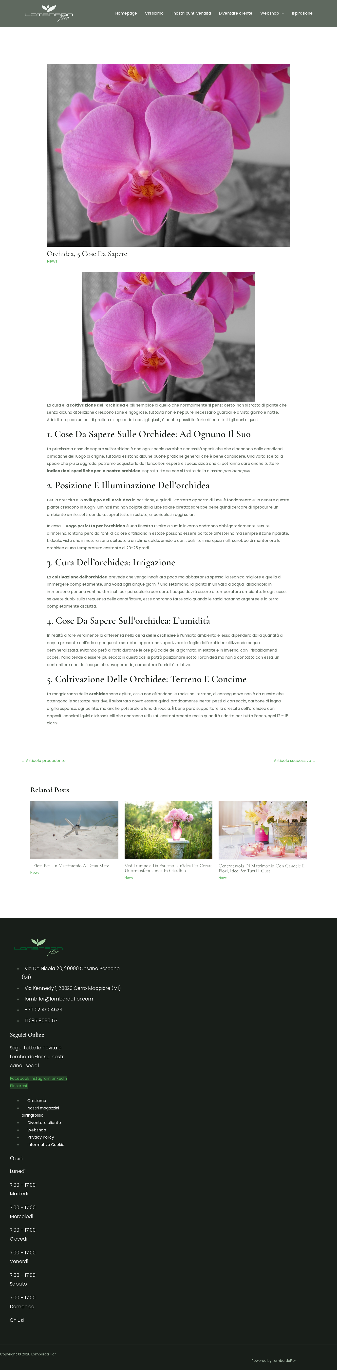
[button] (281, 13)
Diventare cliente (235, 13)
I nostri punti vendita (191, 13)
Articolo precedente (43, 760)
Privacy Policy (40, 1137)
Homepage (126, 13)
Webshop (269, 13)
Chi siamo (154, 13)
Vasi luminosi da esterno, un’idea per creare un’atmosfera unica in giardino (168, 868)
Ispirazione (302, 13)
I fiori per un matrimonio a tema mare (69, 866)
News (52, 261)
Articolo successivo (295, 760)
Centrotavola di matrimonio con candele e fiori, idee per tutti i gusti (262, 868)
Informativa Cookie (45, 1144)
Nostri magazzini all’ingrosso (40, 1111)
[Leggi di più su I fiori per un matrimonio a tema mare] (74, 830)
